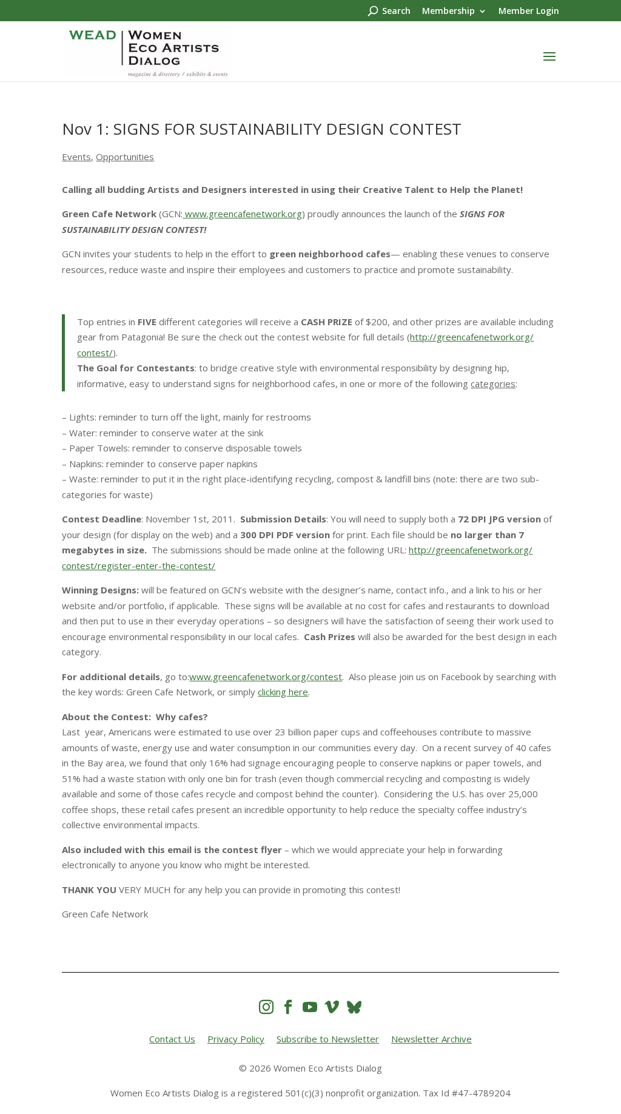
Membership (448, 11)
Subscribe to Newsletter (328, 1039)
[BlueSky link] (354, 1006)
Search (396, 11)
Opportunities (125, 156)
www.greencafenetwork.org (242, 214)
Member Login (528, 11)
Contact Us (172, 1039)
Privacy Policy (235, 1039)
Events (76, 156)
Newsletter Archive (431, 1039)
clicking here (283, 692)
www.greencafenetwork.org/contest (265, 676)
